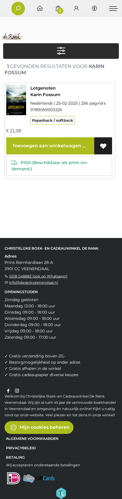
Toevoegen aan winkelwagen (46, 145)
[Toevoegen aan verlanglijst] (103, 145)
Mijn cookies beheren (44, 427)
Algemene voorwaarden (32, 438)
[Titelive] (61, 492)
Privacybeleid (21, 448)
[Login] (76, 9)
